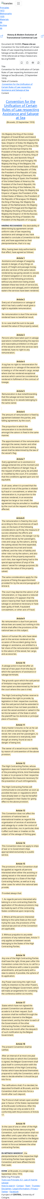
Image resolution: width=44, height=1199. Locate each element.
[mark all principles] (21, 62)
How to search (8, 1185)
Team (27, 1185)
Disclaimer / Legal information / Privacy (19, 1188)
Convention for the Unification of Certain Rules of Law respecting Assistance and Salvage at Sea (17, 87)
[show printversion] (32, 62)
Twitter (4, 1191)
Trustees (36, 1185)
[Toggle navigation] (18, 3)
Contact (20, 1185)
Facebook (14, 1191)
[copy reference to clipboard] (27, 62)
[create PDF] (38, 62)
